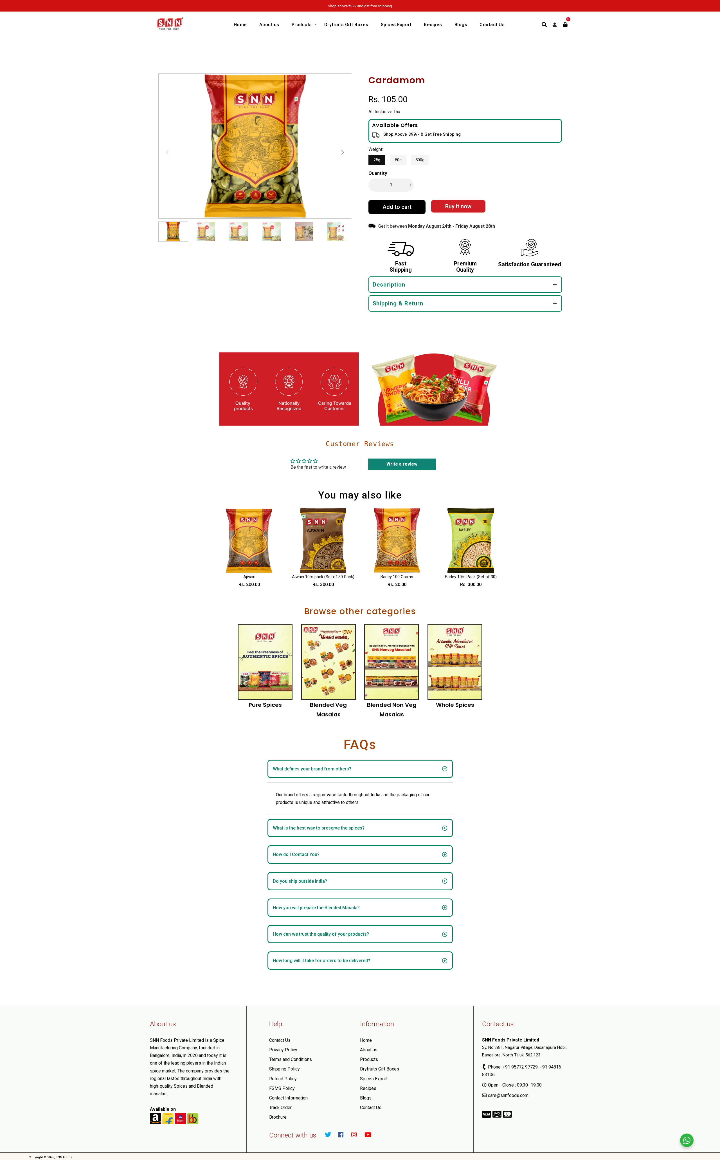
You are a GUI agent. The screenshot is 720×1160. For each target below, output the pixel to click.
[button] (342, 152)
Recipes (368, 1088)
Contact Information (288, 1098)
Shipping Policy (284, 1069)
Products (369, 1059)
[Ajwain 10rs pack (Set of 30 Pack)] (323, 541)
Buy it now (458, 206)
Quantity (377, 173)
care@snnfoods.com (508, 1095)
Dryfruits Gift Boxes (379, 1069)
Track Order (280, 1107)
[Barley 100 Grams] (397, 541)
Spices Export (374, 1078)
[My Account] (555, 25)
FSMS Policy (282, 1088)
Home (366, 1040)
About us (368, 1049)
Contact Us (280, 1040)
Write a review (401, 464)
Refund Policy (283, 1078)
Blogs (366, 1098)
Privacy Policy (283, 1049)
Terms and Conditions (290, 1059)
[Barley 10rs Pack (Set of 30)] (471, 541)
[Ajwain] (249, 541)
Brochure (278, 1117)
